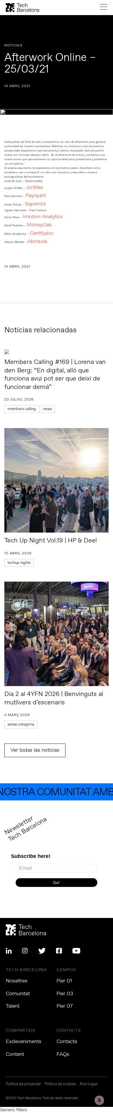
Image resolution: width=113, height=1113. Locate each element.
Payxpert (35, 195)
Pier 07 (65, 1006)
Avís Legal (88, 1084)
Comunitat (18, 993)
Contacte (67, 1041)
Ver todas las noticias (34, 750)
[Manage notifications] (99, 1100)
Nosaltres (17, 980)
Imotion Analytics (43, 216)
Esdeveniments (23, 1041)
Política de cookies (60, 1084)
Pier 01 (64, 980)
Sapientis (35, 204)
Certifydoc (42, 233)
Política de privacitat (23, 1084)
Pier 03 (65, 993)
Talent (12, 1006)
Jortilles (34, 187)
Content (15, 1054)
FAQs (63, 1054)
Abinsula (37, 241)
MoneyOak (39, 224)
